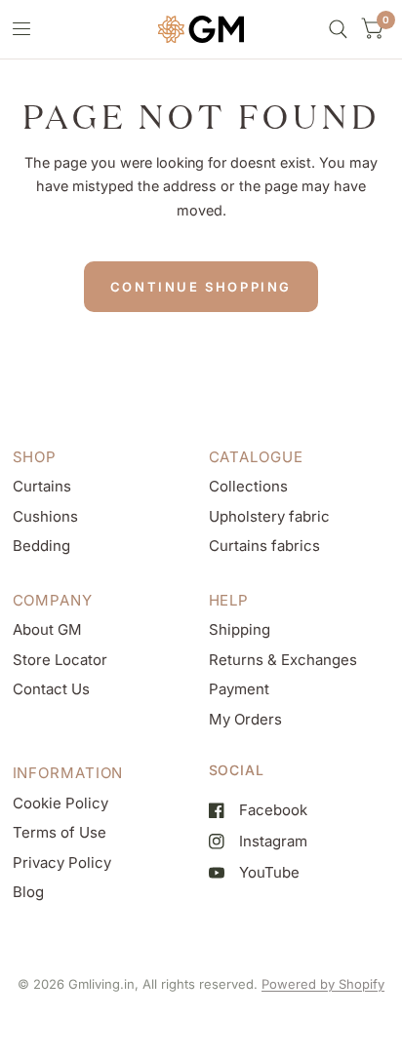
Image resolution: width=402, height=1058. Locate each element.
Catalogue (256, 457)
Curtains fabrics (264, 545)
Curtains (42, 486)
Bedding (41, 545)
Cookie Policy (60, 803)
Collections (248, 486)
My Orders (245, 719)
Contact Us (51, 689)
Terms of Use (59, 832)
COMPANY (53, 600)
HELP (229, 600)
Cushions (45, 516)
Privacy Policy (62, 862)
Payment (239, 689)
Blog (28, 891)
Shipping (239, 629)
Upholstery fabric (269, 516)
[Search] (338, 29)
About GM (47, 629)
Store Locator (60, 659)
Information (68, 773)
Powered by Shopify (322, 984)
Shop (35, 457)
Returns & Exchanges (283, 659)
